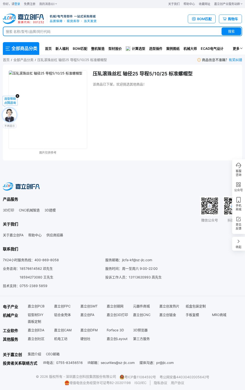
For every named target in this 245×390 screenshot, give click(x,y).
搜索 (231, 31)
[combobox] (122, 31)
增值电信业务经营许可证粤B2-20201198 (100, 383)
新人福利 (62, 48)
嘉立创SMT (89, 306)
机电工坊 (60, 339)
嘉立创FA (87, 315)
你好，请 (11, 4)
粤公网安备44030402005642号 (184, 377)
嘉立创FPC (62, 306)
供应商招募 (54, 235)
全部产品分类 (23, 60)
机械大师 (190, 48)
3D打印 (8, 210)
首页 (48, 48)
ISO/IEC (140, 383)
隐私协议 (160, 383)
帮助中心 (189, 4)
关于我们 (174, 4)
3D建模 (50, 210)
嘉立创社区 (36, 339)
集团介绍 (34, 354)
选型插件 (155, 48)
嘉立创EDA (36, 330)
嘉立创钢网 (115, 306)
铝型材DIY (35, 315)
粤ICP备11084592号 (140, 377)
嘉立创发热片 (169, 306)
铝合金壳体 (62, 315)
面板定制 (34, 321)
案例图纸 (173, 48)
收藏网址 (204, 4)
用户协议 (177, 383)
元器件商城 (141, 306)
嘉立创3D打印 (117, 315)
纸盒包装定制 (196, 306)
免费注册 (29, 4)
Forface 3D (115, 330)
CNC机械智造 (29, 210)
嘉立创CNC (141, 315)
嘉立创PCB (36, 306)
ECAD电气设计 (212, 48)
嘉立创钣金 (167, 315)
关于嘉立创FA (13, 235)
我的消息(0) (47, 4)
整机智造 (98, 48)
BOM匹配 (80, 48)
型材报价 (115, 48)
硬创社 (85, 339)
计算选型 (138, 48)
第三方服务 (141, 339)
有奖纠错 (235, 60)
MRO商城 (219, 315)
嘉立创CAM (63, 330)
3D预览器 (140, 330)
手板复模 (192, 315)
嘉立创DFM (89, 330)
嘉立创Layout (117, 339)
